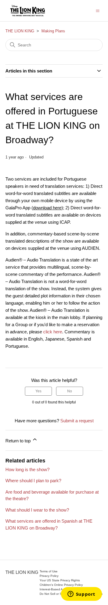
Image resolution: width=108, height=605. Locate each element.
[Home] (27, 10)
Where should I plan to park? (33, 480)
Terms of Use (49, 571)
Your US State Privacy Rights (60, 580)
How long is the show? (27, 469)
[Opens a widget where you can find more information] (81, 594)
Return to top (18, 440)
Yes (38, 391)
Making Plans (53, 31)
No (69, 391)
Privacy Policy (49, 575)
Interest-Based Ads (53, 589)
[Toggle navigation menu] (98, 10)
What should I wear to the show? (37, 509)
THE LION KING (19, 31)
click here (52, 331)
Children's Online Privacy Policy (61, 584)
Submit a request (77, 420)
